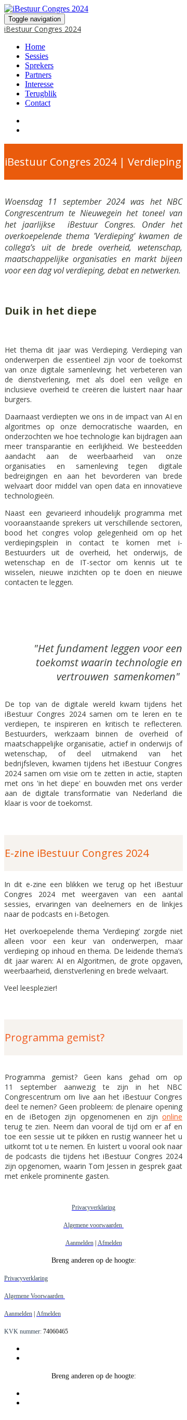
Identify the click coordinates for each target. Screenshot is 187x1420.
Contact (37, 102)
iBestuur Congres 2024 (42, 29)
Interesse (39, 84)
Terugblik (41, 93)
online (172, 1117)
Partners (38, 74)
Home (35, 46)
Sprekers (39, 65)
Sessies (36, 56)
